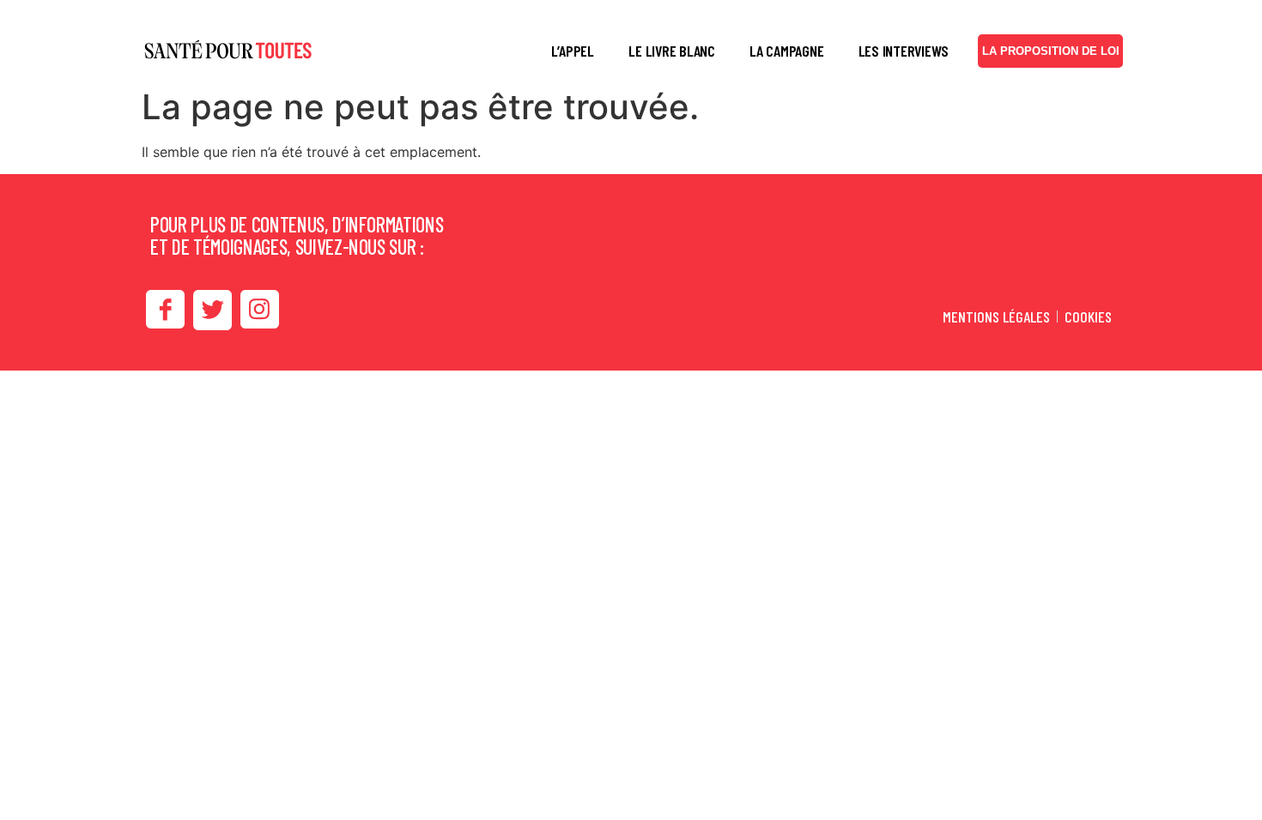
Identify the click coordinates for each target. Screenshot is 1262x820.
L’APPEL (572, 50)
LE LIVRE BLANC (671, 50)
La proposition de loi (1050, 51)
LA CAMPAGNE (786, 50)
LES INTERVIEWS (904, 50)
